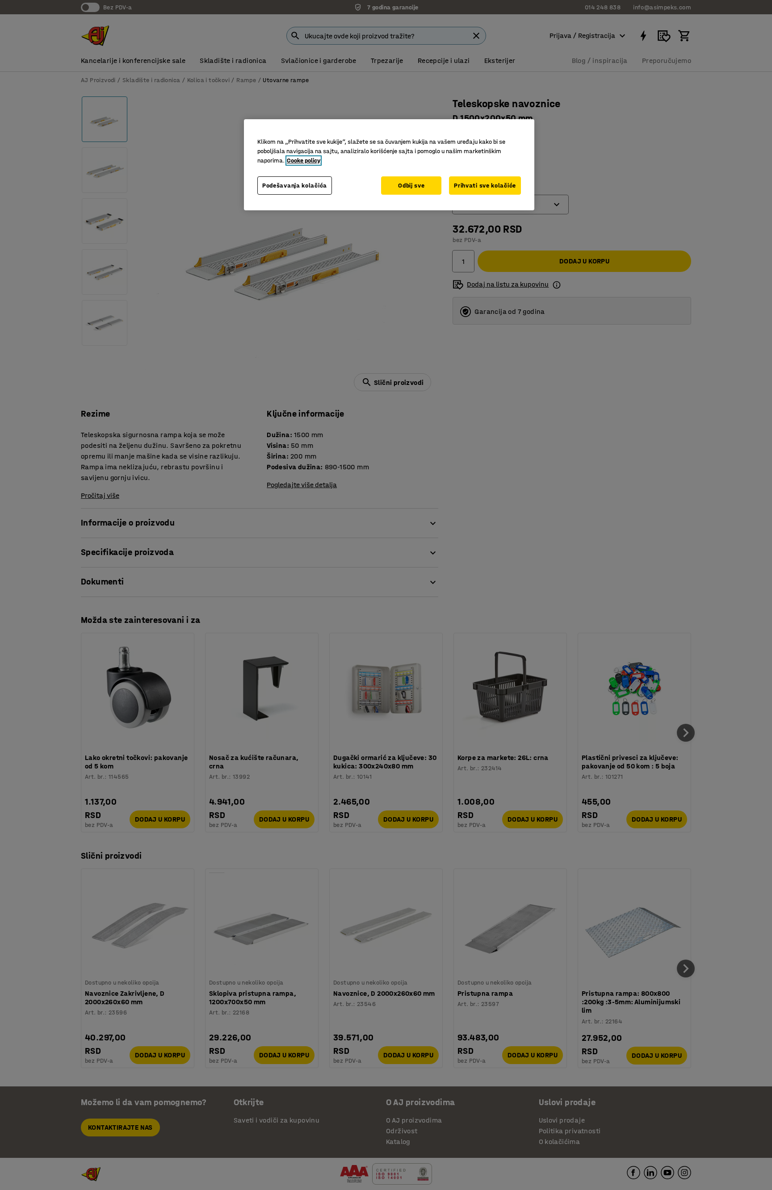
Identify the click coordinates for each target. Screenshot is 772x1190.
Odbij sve (411, 185)
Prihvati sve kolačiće (485, 185)
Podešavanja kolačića (294, 185)
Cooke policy (303, 160)
